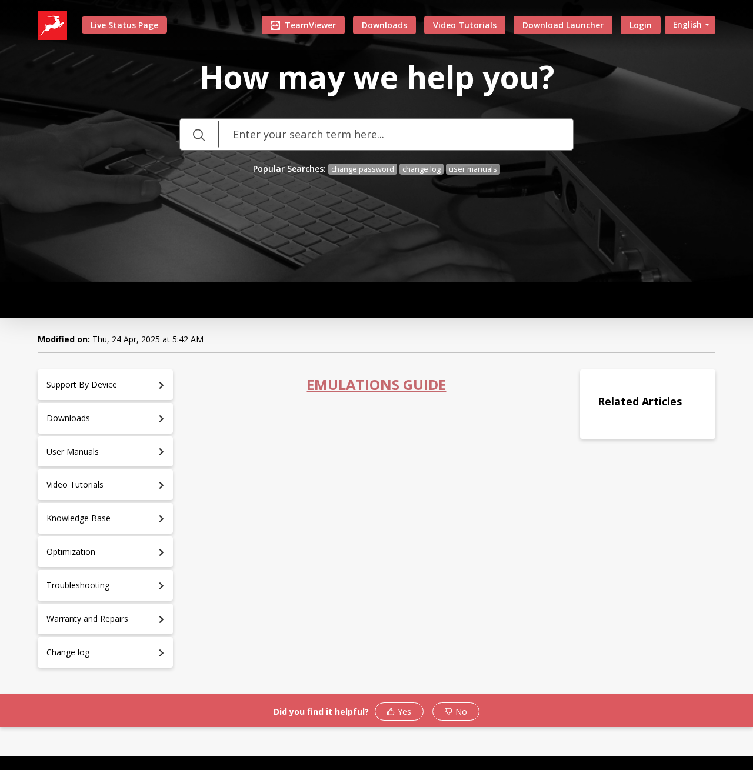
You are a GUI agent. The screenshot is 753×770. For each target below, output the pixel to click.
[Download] (354, 233)
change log (421, 169)
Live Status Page (124, 25)
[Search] (198, 134)
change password (362, 169)
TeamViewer (310, 25)
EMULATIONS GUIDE (376, 384)
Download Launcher (563, 25)
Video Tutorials (465, 25)
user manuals (473, 169)
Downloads (384, 25)
